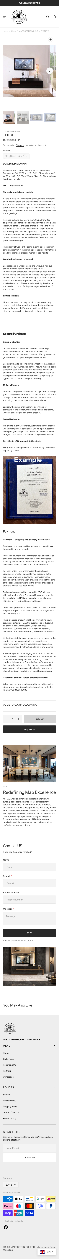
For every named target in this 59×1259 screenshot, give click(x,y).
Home (5, 31)
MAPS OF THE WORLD (28, 31)
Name (6, 859)
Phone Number (11, 892)
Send (29, 932)
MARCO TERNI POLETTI (23, 1247)
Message (7, 908)
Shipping (20, 145)
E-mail (6, 876)
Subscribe (30, 1157)
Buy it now (29, 729)
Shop (13, 31)
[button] (4, 17)
